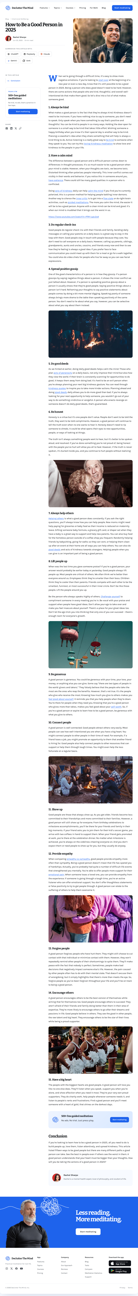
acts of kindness (63, 190)
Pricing (82, 8)
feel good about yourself (61, 699)
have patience (56, 180)
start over (103, 80)
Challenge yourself (110, 596)
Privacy (122, 1288)
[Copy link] (20, 128)
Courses (69, 8)
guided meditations (78, 202)
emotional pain (56, 874)
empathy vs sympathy (78, 859)
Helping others (56, 518)
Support (88, 1277)
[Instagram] (6, 1268)
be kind (110, 139)
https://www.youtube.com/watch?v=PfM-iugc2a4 (74, 216)
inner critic (81, 198)
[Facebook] (16, 1268)
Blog (104, 8)
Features (44, 8)
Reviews (64, 1269)
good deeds (61, 392)
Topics (57, 8)
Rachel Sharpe (19, 37)
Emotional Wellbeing (20, 19)
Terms (130, 1288)
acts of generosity (63, 372)
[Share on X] (16, 128)
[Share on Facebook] (6, 128)
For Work (94, 8)
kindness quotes (57, 388)
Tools (87, 1265)
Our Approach (66, 1265)
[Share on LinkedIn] (11, 128)
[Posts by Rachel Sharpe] (8, 39)
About (63, 1262)
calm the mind (95, 190)
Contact (64, 1273)
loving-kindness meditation (98, 143)
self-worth (116, 706)
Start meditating (122, 8)
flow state (108, 198)
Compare (88, 1269)
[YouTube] (21, 1268)
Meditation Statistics (93, 1273)
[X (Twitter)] (11, 1268)
